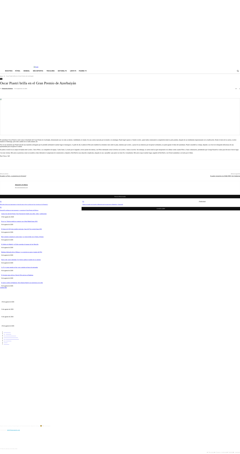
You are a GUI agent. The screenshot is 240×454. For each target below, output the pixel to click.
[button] (238, 71)
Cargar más (3, 287)
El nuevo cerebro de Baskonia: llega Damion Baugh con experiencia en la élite (22, 282)
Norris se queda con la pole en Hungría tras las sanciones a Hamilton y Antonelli (102, 204)
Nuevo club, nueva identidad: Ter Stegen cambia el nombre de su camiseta (21, 259)
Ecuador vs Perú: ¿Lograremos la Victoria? (13, 176)
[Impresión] (46, 93)
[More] (53, 93)
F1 (4, 76)
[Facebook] (228, 62)
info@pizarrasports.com (13, 430)
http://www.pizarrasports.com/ (21, 187)
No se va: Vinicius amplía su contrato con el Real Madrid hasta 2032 (19, 221)
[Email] (40, 93)
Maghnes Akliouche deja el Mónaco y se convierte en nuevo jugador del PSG (21, 252)
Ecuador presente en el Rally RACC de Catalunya (225, 176)
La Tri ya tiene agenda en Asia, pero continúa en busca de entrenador (19, 267)
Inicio (1, 76)
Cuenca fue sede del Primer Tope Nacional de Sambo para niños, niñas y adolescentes (24, 213)
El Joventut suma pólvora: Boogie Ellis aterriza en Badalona (17, 275)
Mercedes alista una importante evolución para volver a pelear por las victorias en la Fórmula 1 (24, 204)
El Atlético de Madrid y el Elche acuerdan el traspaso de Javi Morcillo (19, 244)
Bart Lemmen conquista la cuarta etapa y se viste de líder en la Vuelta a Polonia (22, 236)
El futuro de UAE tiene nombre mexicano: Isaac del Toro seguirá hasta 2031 (21, 229)
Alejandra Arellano (7, 88)
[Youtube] (239, 62)
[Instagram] (231, 62)
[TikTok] (234, 62)
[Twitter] (236, 62)
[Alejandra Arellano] (7, 188)
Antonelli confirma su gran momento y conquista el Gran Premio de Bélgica (19, 210)
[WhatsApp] (33, 93)
